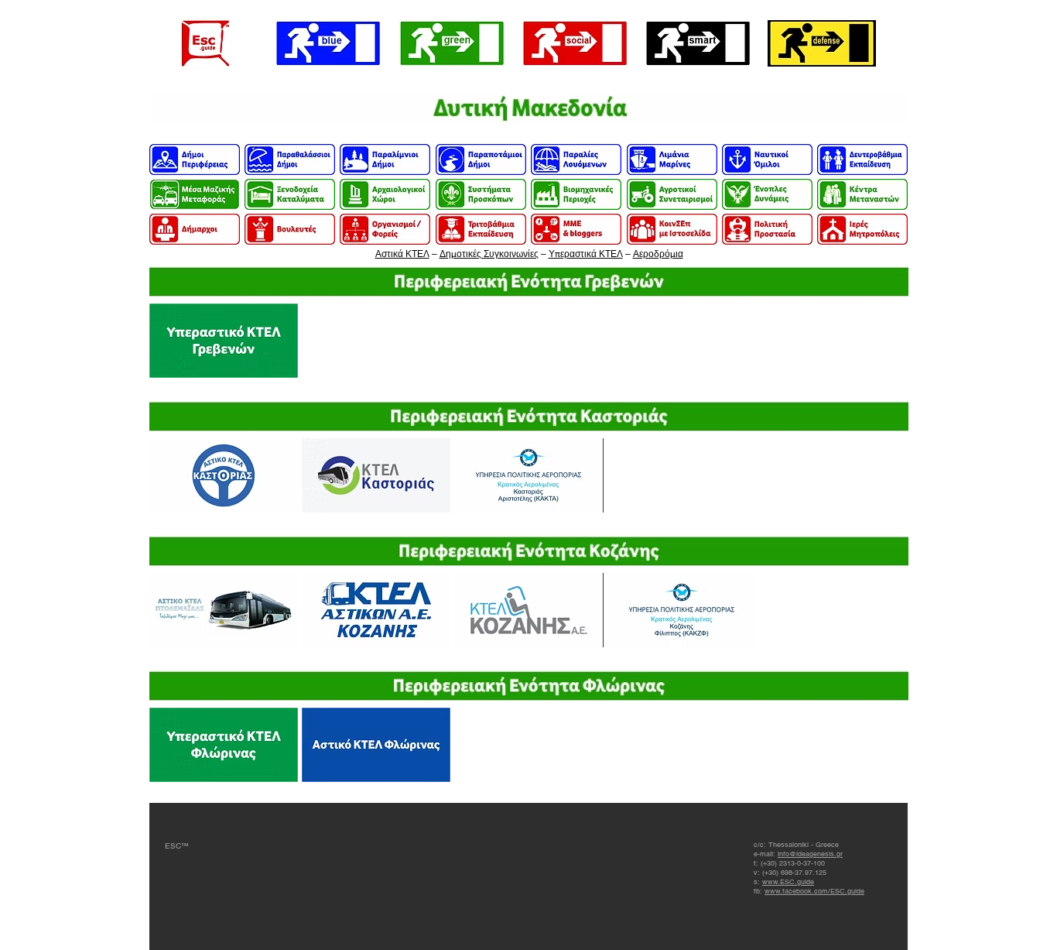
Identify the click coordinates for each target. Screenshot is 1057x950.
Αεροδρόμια (658, 254)
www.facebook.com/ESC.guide (814, 891)
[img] (529, 108)
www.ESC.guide (788, 882)
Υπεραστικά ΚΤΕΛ (586, 254)
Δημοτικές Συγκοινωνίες (489, 254)
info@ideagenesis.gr (810, 854)
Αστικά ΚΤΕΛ (402, 254)
